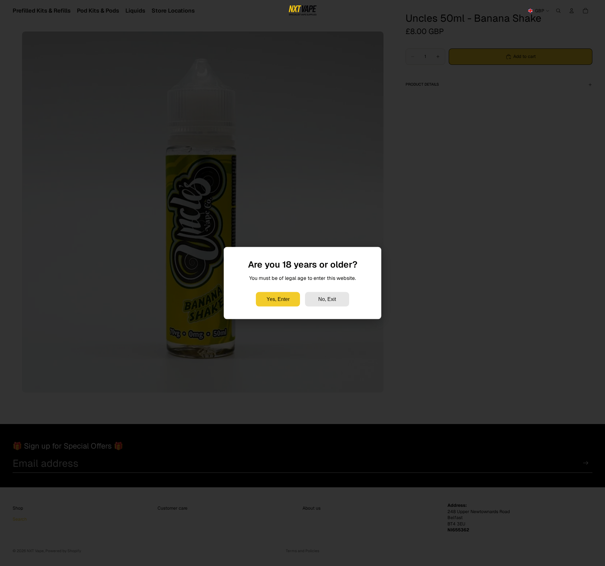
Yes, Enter (278, 299)
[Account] (572, 11)
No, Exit (327, 299)
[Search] (558, 11)
